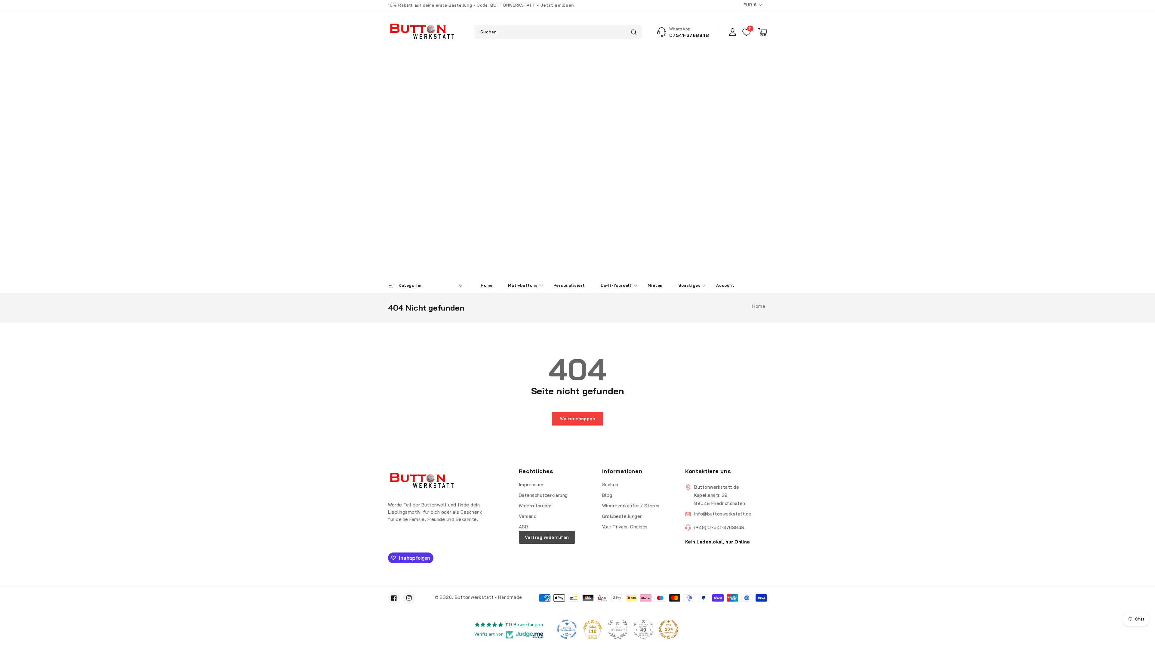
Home (758, 306)
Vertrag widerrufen (547, 537)
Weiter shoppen (577, 418)
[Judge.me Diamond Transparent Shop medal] (567, 629)
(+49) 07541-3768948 (719, 527)
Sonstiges (689, 285)
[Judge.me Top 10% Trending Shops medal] (668, 629)
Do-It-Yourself (616, 285)
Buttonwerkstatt (474, 597)
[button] (762, 32)
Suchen (634, 32)
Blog (607, 495)
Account (725, 285)
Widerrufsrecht (535, 506)
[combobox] (558, 32)
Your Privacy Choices (625, 527)
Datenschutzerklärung (543, 495)
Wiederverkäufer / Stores (631, 506)
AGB (523, 527)
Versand (528, 516)
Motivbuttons (522, 285)
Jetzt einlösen (557, 5)
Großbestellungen (622, 516)
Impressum (531, 485)
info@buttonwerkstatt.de (723, 514)
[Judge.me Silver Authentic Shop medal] (617, 629)
